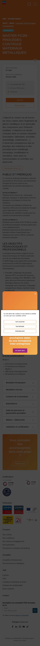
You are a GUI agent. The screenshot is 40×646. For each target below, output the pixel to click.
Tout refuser (20, 326)
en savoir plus (20, 350)
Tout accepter (19, 321)
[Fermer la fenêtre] (35, 294)
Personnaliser (20, 331)
